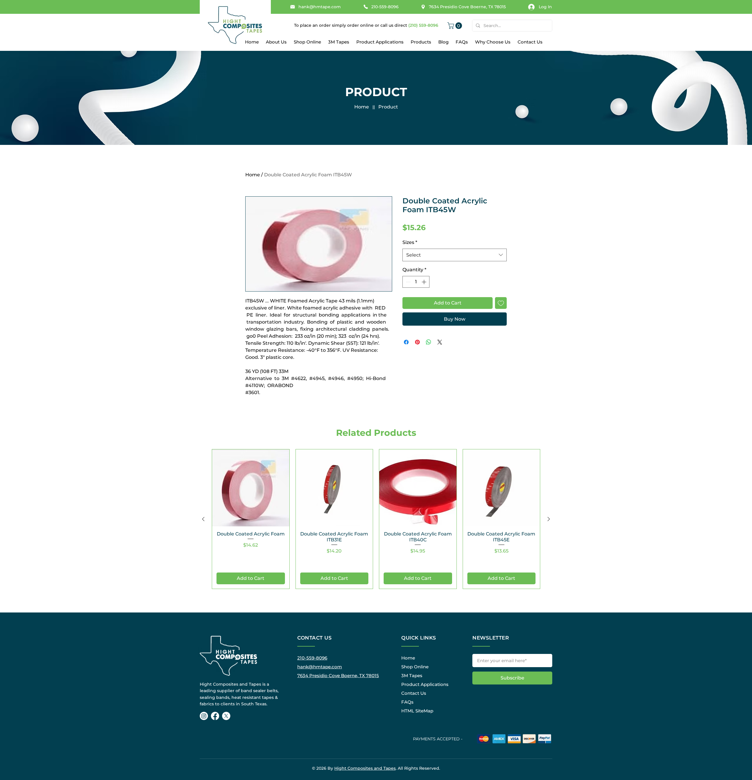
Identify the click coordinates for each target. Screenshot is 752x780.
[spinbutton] (416, 281)
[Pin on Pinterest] (417, 342)
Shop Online (415, 666)
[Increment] (424, 281)
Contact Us (413, 693)
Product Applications (425, 684)
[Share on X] (439, 342)
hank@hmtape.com (319, 666)
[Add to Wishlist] (501, 303)
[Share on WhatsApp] (428, 342)
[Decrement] (407, 281)
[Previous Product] (203, 519)
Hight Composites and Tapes (365, 768)
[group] (376, 519)
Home (361, 107)
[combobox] (454, 255)
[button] (455, 25)
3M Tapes (411, 675)
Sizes (409, 242)
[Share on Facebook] (406, 342)
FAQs (407, 702)
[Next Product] (548, 519)
